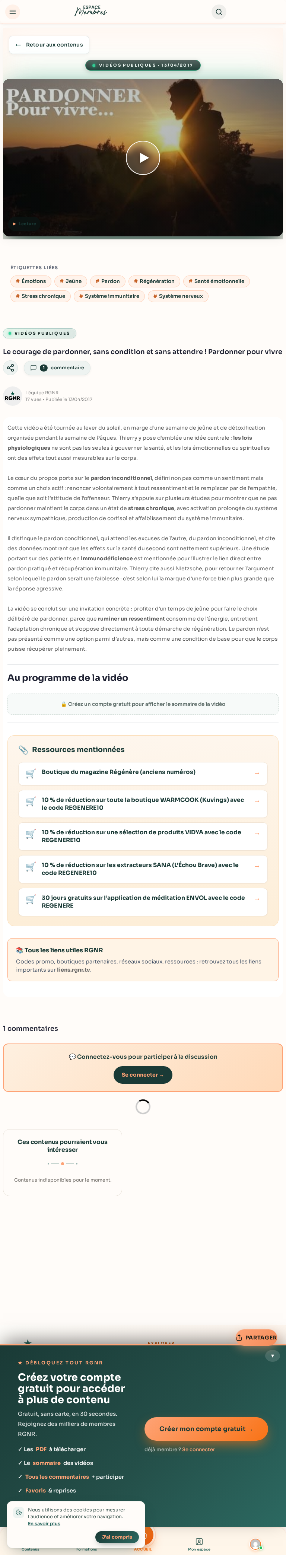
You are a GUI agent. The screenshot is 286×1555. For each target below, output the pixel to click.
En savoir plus (44, 1524)
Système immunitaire (112, 296)
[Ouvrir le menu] (12, 11)
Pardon (110, 281)
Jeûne (74, 281)
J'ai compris (117, 1537)
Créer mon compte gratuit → (206, 1429)
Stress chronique (43, 296)
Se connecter (198, 1449)
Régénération (157, 281)
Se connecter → (143, 1074)
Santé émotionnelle (219, 281)
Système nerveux (181, 296)
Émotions (34, 281)
